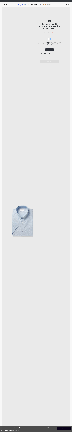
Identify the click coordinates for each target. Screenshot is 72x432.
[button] (20, 4)
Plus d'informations (4, 430)
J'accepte (64, 428)
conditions (54, 36)
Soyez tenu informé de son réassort (46, 53)
